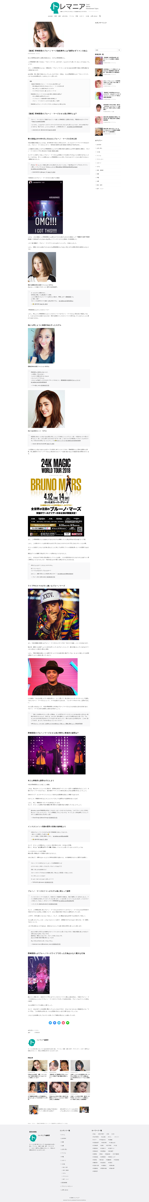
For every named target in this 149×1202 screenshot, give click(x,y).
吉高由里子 (96, 1142)
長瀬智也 (96, 1168)
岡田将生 (96, 1148)
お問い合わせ (94, 16)
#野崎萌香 (68, 297)
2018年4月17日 (45, 385)
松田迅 (95, 1159)
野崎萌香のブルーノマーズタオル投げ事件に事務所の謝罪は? (46, 94)
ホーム (63, 1134)
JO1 (113, 1134)
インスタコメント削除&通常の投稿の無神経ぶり (45, 98)
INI (108, 1134)
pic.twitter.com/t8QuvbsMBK (60, 836)
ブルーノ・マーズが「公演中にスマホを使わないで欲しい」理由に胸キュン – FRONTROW (57, 723)
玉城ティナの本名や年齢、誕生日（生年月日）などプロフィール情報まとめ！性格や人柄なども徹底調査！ (80, 1097)
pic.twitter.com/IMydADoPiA (66, 901)
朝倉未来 (108, 1154)
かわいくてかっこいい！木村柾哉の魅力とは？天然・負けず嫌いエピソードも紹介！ (111, 82)
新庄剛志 (103, 1151)
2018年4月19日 (53, 904)
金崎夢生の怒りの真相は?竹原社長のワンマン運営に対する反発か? (48, 1110)
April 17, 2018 (51, 172)
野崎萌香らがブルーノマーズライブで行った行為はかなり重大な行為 (48, 104)
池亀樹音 (109, 1159)
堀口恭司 (104, 1142)
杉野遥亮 (103, 1157)
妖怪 (102, 1145)
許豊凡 (110, 1162)
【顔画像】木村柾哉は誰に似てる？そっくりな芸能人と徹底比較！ (111, 59)
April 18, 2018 (52, 130)
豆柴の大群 (96, 1165)
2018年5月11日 (53, 817)
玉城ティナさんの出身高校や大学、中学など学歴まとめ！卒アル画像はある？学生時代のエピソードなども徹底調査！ (80, 1077)
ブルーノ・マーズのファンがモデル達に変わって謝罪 (46, 101)
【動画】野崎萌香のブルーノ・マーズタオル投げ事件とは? (46, 84)
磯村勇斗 (96, 1162)
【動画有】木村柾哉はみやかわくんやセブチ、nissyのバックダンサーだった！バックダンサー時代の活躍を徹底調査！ (112, 95)
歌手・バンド (100, 188)
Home (29, 1123)
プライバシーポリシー (67, 1186)
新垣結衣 (96, 1151)
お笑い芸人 (65, 16)
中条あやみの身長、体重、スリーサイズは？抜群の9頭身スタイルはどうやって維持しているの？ (37, 1076)
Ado (95, 1134)
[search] (119, 50)
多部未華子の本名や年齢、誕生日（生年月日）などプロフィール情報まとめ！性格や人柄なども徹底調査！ (111, 107)
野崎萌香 (37, 1032)
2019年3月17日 (49, 882)
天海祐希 (96, 1145)
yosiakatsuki (74, 1200)
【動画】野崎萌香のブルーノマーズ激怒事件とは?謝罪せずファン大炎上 (52, 1123)
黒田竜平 (96, 1171)
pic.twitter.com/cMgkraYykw (38, 169)
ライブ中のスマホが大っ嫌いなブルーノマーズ (44, 91)
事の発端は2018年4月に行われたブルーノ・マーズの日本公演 (48, 86)
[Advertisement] (108, 36)
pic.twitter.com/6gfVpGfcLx (66, 301)
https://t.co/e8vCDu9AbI (38, 121)
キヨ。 (110, 1137)
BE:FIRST (101, 1134)
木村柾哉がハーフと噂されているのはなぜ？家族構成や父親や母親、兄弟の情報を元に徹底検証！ (111, 70)
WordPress (84, 1200)
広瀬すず (103, 1148)
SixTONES (96, 1137)
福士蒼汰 (103, 1162)
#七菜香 (69, 380)
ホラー (95, 1139)
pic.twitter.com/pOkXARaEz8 (39, 382)
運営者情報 (64, 1182)
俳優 (55, 16)
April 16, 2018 (43, 304)
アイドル (71, 16)
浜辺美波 (117, 1159)
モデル (38, 53)
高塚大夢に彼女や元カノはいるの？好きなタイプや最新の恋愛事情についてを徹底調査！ (111, 130)
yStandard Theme (66, 1200)
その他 (87, 16)
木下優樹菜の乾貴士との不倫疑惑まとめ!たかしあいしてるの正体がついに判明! (37, 1097)
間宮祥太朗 (104, 1168)
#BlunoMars (59, 167)
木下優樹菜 (116, 1154)
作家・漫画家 (100, 170)
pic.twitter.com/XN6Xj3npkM (74, 126)
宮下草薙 (109, 1145)
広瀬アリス (111, 1148)
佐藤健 (110, 1139)
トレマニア (76, 1197)
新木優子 (111, 1151)
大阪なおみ (112, 1142)
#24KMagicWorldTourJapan (70, 167)
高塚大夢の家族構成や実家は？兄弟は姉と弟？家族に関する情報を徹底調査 (111, 118)
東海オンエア (112, 1157)
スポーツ (81, 16)
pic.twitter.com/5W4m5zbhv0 (65, 573)
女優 (59, 16)
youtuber (50, 16)
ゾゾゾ (117, 1137)
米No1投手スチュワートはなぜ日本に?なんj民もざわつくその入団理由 (69, 1110)
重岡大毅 (112, 1165)
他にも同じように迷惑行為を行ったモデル (43, 88)
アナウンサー (100, 159)
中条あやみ (103, 1139)
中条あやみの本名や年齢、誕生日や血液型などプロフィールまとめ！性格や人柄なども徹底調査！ (58, 1097)
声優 (77, 16)
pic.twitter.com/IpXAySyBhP (73, 440)
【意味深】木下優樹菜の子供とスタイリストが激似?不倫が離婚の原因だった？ (58, 1076)
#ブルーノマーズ (50, 167)
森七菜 (101, 1159)
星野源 (95, 1154)
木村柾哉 (96, 1157)
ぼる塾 (103, 1137)
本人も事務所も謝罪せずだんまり (41, 96)
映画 (101, 1154)
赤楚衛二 (104, 1165)
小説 (116, 1145)
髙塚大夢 (112, 1168)
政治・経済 (99, 185)
